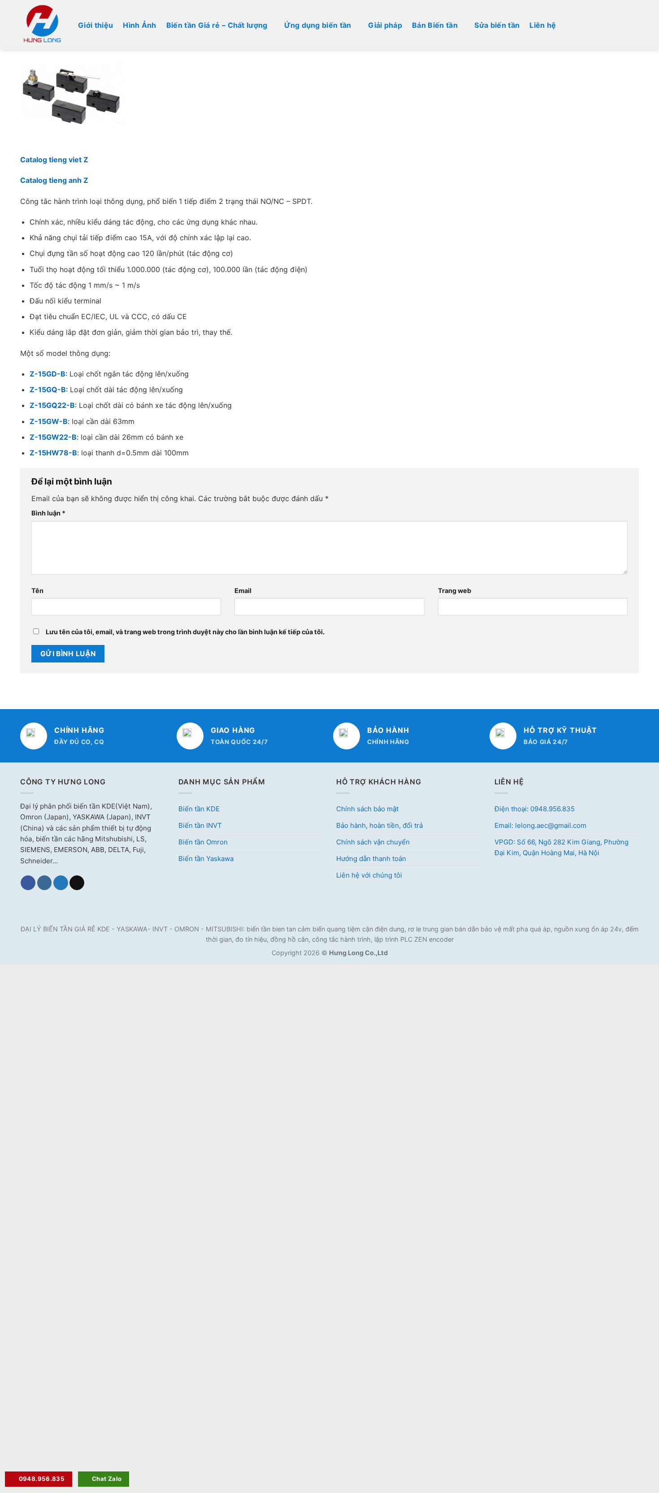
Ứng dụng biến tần (317, 25)
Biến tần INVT (200, 825)
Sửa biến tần (497, 25)
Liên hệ (542, 25)
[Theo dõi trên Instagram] (44, 883)
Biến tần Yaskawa (206, 858)
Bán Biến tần (435, 25)
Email (242, 590)
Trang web (454, 590)
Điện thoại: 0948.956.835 (534, 809)
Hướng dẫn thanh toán (371, 858)
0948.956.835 (42, 1478)
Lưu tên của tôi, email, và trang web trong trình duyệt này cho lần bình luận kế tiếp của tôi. (185, 632)
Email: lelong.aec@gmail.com (540, 825)
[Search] (635, 25)
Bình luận (48, 513)
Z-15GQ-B (48, 389)
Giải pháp (385, 25)
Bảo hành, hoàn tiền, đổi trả (379, 825)
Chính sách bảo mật (367, 809)
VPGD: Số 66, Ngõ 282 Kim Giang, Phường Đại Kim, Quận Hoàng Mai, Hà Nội (561, 847)
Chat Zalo (107, 1478)
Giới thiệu (95, 25)
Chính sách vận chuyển (373, 842)
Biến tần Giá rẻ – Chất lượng (217, 25)
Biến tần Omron (203, 842)
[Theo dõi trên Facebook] (28, 883)
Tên (37, 590)
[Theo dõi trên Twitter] (60, 883)
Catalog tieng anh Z (54, 180)
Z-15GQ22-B (52, 405)
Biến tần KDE (199, 809)
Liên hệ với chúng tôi (369, 875)
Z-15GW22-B (53, 437)
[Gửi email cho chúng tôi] (76, 883)
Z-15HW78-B (53, 452)
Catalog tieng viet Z (54, 159)
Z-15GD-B (47, 373)
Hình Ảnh (139, 25)
